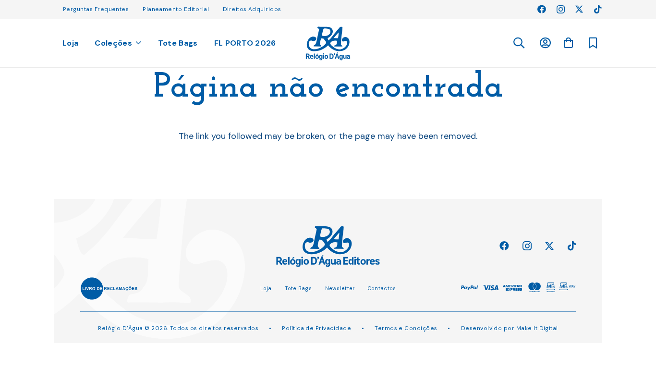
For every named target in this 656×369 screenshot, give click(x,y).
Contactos (382, 288)
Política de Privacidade (316, 328)
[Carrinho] (568, 43)
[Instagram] (561, 9)
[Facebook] (541, 9)
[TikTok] (598, 9)
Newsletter (340, 288)
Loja (266, 288)
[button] (518, 43)
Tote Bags (298, 288)
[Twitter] (579, 9)
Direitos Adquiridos (252, 9)
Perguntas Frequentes (96, 9)
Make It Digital (537, 328)
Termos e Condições (406, 328)
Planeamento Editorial (176, 9)
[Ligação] (328, 43)
